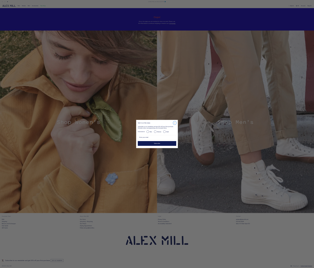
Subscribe (157, 143)
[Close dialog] (175, 123)
